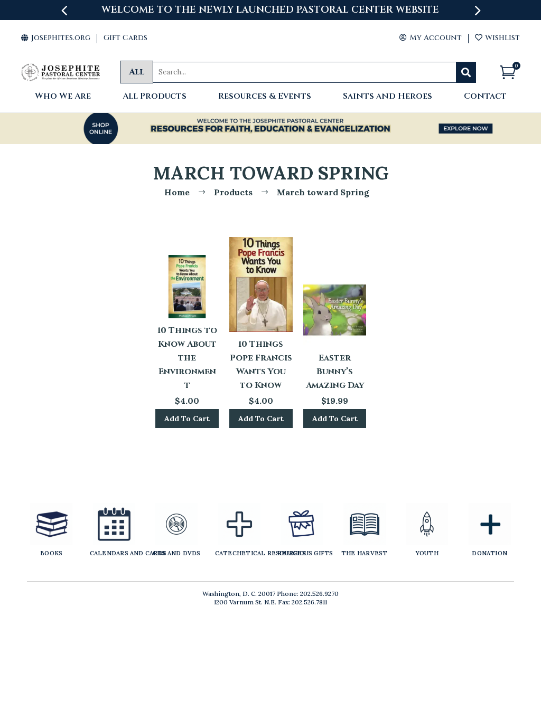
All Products (154, 97)
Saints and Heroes (387, 97)
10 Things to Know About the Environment (187, 358)
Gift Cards (125, 38)
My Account (430, 38)
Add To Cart (187, 418)
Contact (485, 97)
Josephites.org (55, 38)
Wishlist (497, 38)
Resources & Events (264, 97)
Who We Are (63, 97)
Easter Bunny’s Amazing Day (335, 371)
